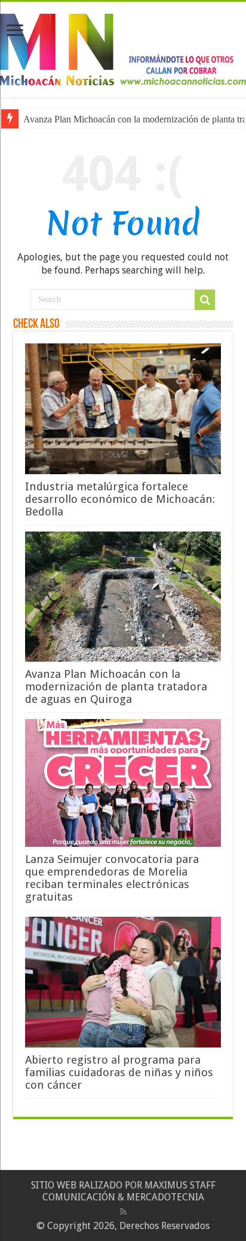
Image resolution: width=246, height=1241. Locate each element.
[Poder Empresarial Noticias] (123, 47)
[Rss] (123, 1212)
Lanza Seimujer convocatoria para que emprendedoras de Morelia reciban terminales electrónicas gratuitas (112, 878)
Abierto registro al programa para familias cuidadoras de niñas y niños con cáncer (119, 1072)
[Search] (205, 300)
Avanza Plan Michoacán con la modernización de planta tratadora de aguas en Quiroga (116, 686)
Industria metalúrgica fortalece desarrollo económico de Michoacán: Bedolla (120, 499)
